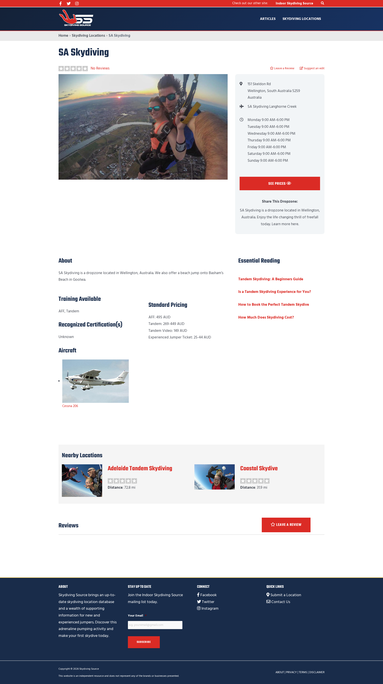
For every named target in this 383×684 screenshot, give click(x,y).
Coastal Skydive (259, 468)
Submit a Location (285, 595)
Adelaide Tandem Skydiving (140, 468)
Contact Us (280, 602)
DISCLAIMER (316, 672)
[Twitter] (69, 4)
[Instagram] (77, 4)
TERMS (303, 672)
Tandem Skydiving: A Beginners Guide (270, 279)
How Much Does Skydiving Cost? (266, 317)
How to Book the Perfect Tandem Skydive (273, 304)
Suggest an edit (313, 68)
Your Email (137, 616)
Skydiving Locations (302, 18)
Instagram (210, 608)
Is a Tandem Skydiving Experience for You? (274, 291)
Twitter (208, 602)
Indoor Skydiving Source (294, 3)
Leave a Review (284, 68)
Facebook (208, 595)
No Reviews (100, 68)
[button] (322, 3)
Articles (268, 18)
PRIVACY (291, 672)
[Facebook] (61, 4)
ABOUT (280, 672)
